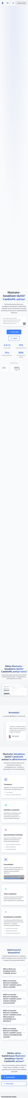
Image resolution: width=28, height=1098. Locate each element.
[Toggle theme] (13, 3)
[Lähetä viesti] (24, 323)
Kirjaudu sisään (21, 3)
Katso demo (15, 332)
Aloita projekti (10, 1077)
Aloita (15, 338)
